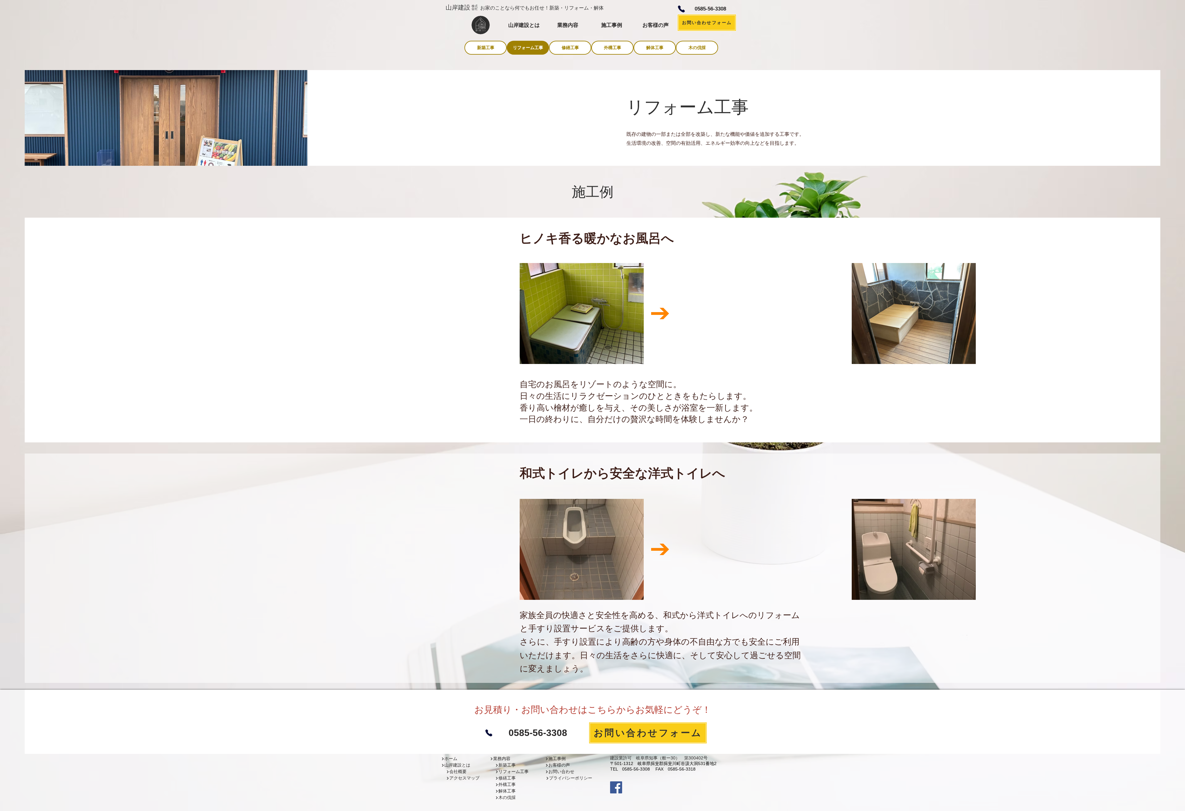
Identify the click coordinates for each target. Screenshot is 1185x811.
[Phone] (681, 9)
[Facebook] (616, 787)
